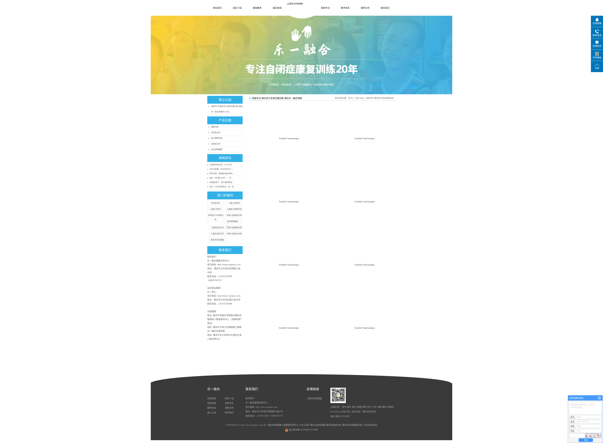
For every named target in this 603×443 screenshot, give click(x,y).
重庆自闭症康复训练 (352, 425)
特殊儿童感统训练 (234, 215)
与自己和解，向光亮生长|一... (221, 169)
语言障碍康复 (217, 149)
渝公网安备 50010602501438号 (303, 430)
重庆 (384, 407)
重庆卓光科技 (369, 411)
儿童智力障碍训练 (234, 209)
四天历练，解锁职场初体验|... (221, 173)
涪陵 (379, 407)
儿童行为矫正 (215, 209)
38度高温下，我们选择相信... (221, 182)
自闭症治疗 (216, 132)
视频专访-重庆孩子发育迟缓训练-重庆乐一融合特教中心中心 (227, 109)
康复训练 (215, 127)
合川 (369, 407)
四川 (354, 407)
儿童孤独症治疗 (217, 228)
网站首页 (217, 8)
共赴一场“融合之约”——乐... (221, 178)
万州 (374, 407)
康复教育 (257, 8)
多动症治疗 (215, 203)
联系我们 (385, 8)
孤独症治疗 (216, 144)
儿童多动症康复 (314, 398)
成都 (359, 407)
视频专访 (325, 8)
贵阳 (364, 407)
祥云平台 (346, 411)
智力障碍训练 (217, 138)
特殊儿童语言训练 (234, 234)
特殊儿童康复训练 (234, 228)
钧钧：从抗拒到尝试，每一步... (222, 187)
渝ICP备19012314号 (339, 416)
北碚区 (390, 407)
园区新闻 (277, 8)
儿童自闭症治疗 (217, 234)
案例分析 (365, 8)
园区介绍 (237, 8)
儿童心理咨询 (234, 203)
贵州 (344, 407)
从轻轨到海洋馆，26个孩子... (221, 165)
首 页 (350, 98)
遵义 (349, 407)
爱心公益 (359, 98)
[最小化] (599, 398)
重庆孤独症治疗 (334, 425)
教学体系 (345, 8)
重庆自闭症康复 (217, 240)
